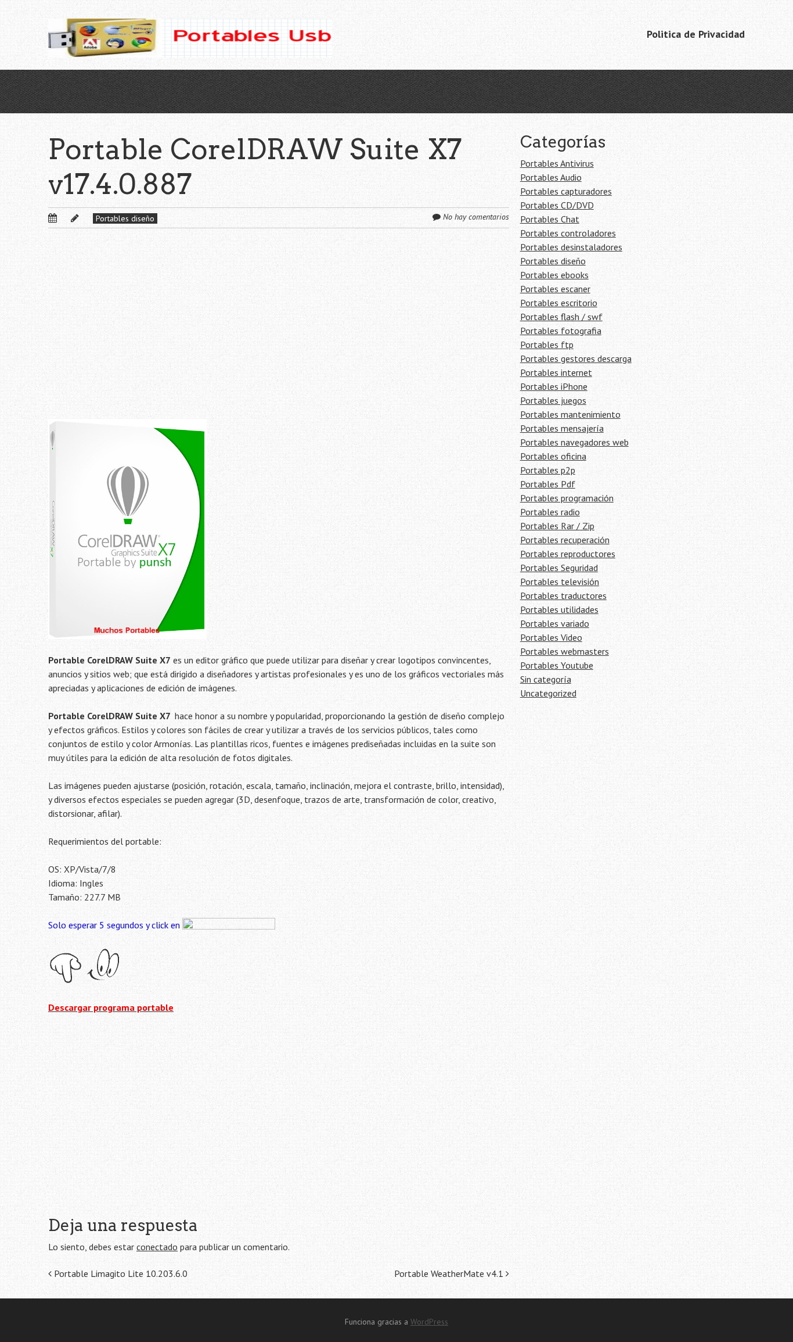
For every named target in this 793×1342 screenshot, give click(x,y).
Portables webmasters (564, 651)
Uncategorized (548, 693)
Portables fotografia (560, 330)
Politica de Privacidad (696, 34)
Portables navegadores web (574, 442)
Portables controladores (568, 233)
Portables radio (550, 512)
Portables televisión (559, 581)
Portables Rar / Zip (557, 526)
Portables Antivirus (557, 163)
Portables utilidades (559, 609)
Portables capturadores (566, 191)
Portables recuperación (565, 540)
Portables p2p (547, 470)
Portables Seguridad (559, 567)
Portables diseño (125, 218)
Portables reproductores (567, 553)
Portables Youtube (556, 665)
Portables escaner (555, 289)
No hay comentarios (476, 216)
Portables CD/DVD (557, 205)
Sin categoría (545, 679)
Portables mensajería (562, 428)
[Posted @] (65, 218)
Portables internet (556, 372)
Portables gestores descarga (576, 358)
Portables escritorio (558, 302)
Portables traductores (563, 595)
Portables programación (567, 498)
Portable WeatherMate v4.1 (450, 1273)
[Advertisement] (278, 333)
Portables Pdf (547, 484)
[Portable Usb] (190, 35)
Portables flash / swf (561, 316)
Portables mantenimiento (570, 414)
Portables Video (551, 637)
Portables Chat (549, 219)
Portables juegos (553, 400)
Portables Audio (551, 177)
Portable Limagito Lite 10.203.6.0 (120, 1273)
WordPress (429, 1321)
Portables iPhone (553, 386)
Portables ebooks (554, 275)
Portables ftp (547, 344)
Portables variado (554, 623)
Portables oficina (553, 456)
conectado (157, 1247)
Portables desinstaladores (571, 247)
